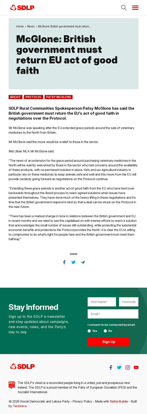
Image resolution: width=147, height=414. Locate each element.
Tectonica (20, 406)
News (30, 26)
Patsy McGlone (58, 97)
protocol (33, 97)
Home (20, 26)
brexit (15, 97)
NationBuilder (119, 401)
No (110, 330)
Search (124, 7)
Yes (94, 330)
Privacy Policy (82, 401)
